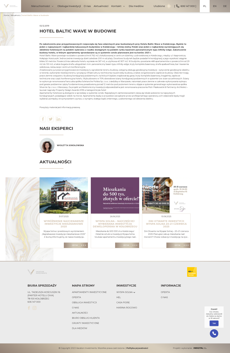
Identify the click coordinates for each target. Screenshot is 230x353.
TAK (214, 323)
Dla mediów (136, 6)
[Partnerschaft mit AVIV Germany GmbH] (191, 272)
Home (6, 15)
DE (225, 6)
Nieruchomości (40, 6)
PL (204, 6)
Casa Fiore (123, 302)
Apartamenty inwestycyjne (89, 292)
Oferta (76, 297)
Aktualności (101, 6)
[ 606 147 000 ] (185, 6)
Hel (118, 297)
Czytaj (75, 245)
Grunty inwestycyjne (85, 323)
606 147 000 (34, 302)
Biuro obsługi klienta (86, 318)
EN (214, 6)
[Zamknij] (224, 306)
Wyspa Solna (124, 292)
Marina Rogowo (126, 307)
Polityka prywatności (137, 348)
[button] (214, 333)
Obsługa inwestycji (69, 6)
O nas (87, 6)
